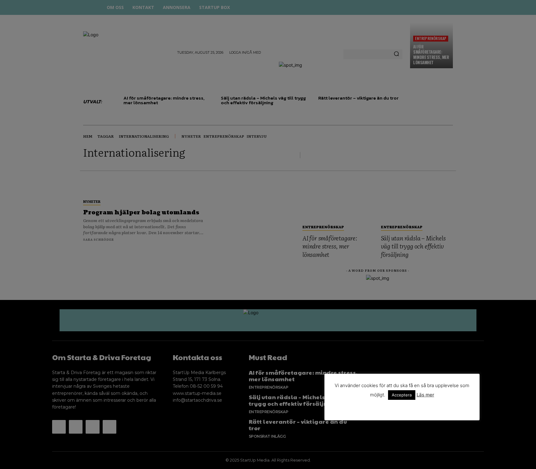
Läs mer (425, 395)
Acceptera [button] (402, 394)
